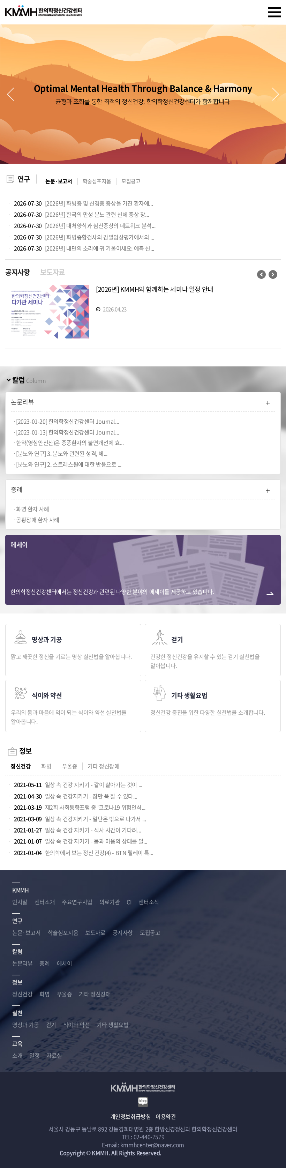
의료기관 (109, 902)
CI (129, 902)
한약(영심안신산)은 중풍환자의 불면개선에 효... (69, 442)
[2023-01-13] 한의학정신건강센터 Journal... (67, 432)
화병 (46, 766)
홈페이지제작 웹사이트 (189, 1152)
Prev (10, 94)
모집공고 (130, 181)
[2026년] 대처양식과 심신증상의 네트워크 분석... (85, 225)
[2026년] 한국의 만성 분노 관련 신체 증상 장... (81, 214)
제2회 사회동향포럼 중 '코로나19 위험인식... (79, 807)
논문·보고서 (58, 181)
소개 (17, 1055)
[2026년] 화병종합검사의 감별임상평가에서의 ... (84, 237)
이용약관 (166, 1116)
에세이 (64, 963)
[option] (143, 313)
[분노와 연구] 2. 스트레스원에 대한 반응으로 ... (68, 464)
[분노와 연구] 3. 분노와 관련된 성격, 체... (61, 453)
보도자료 (52, 272)
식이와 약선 (76, 1024)
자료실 (54, 1055)
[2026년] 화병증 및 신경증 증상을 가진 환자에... (83, 203)
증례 (44, 963)
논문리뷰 (22, 963)
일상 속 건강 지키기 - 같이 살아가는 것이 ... (78, 784)
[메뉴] (274, 12)
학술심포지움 (97, 181)
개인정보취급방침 (130, 1116)
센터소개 (45, 902)
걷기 (51, 1024)
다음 (273, 274)
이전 (261, 274)
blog (220, 1152)
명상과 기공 (25, 1024)
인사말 (20, 902)
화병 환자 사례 (32, 509)
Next (275, 94)
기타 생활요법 (112, 1024)
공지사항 (17, 272)
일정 (34, 1055)
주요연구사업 (77, 902)
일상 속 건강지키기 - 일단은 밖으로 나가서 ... (80, 819)
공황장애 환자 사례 (37, 519)
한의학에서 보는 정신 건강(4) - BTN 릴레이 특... (83, 852)
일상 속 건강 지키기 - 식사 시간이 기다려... (77, 830)
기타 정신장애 (103, 766)
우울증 (69, 766)
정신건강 (20, 766)
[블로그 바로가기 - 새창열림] (143, 1101)
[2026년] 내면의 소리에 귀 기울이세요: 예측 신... (84, 248)
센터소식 (148, 902)
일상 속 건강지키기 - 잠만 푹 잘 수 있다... (75, 796)
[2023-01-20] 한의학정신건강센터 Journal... (67, 421)
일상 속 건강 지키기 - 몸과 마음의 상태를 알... (80, 841)
